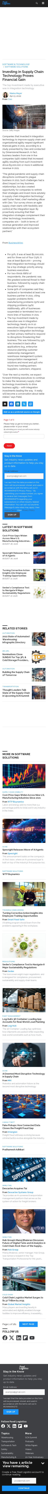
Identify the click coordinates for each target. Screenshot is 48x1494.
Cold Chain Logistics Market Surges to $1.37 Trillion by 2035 (22, 1299)
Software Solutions (16, 67)
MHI (9, 1080)
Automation (8, 633)
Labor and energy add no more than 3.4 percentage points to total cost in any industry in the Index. (23, 808)
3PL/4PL (5, 651)
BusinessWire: (15, 243)
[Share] (11, 404)
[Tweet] (24, 404)
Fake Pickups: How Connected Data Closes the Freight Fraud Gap (21, 1126)
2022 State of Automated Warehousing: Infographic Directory (16, 639)
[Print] (4, 404)
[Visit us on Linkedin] (18, 1337)
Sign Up (12, 515)
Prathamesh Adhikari (13, 1149)
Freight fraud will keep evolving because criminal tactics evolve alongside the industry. (23, 1136)
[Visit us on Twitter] (12, 1337)
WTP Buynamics (16, 802)
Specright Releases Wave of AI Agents (16, 554)
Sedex (11, 971)
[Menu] (43, 3)
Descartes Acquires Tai (14, 1188)
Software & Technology (16, 64)
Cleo (10, 99)
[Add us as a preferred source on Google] (30, 404)
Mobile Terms (10, 510)
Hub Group (13, 1250)
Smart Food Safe (16, 919)
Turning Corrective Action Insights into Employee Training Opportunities (16, 573)
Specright (12, 853)
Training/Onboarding (13, 910)
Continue (24, 1488)
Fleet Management (11, 1016)
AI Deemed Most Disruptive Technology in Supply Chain (23, 1075)
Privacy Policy (28, 510)
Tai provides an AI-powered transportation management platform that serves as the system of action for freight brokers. (22, 1198)
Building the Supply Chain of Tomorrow (16, 673)
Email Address (11, 471)
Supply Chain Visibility (12, 792)
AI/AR (4, 847)
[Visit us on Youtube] (32, 1337)
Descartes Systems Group (20, 1192)
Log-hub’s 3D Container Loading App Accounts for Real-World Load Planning (23, 1020)
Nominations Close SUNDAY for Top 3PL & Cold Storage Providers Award (15, 657)
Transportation (10, 687)
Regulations (8, 961)
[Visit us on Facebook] (4, 1337)
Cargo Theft (8, 1122)
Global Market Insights (19, 1304)
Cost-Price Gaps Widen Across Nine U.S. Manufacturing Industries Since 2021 (16, 538)
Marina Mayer (16, 93)
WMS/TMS (7, 1185)
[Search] (36, 3)
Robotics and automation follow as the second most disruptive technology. (20, 1085)
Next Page (28, 1324)
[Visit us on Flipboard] (25, 1337)
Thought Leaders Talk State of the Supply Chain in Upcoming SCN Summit (16, 693)
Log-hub (12, 1026)
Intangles (12, 1132)
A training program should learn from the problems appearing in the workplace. (21, 924)
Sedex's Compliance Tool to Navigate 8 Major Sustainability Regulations (16, 590)
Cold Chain (7, 1295)
